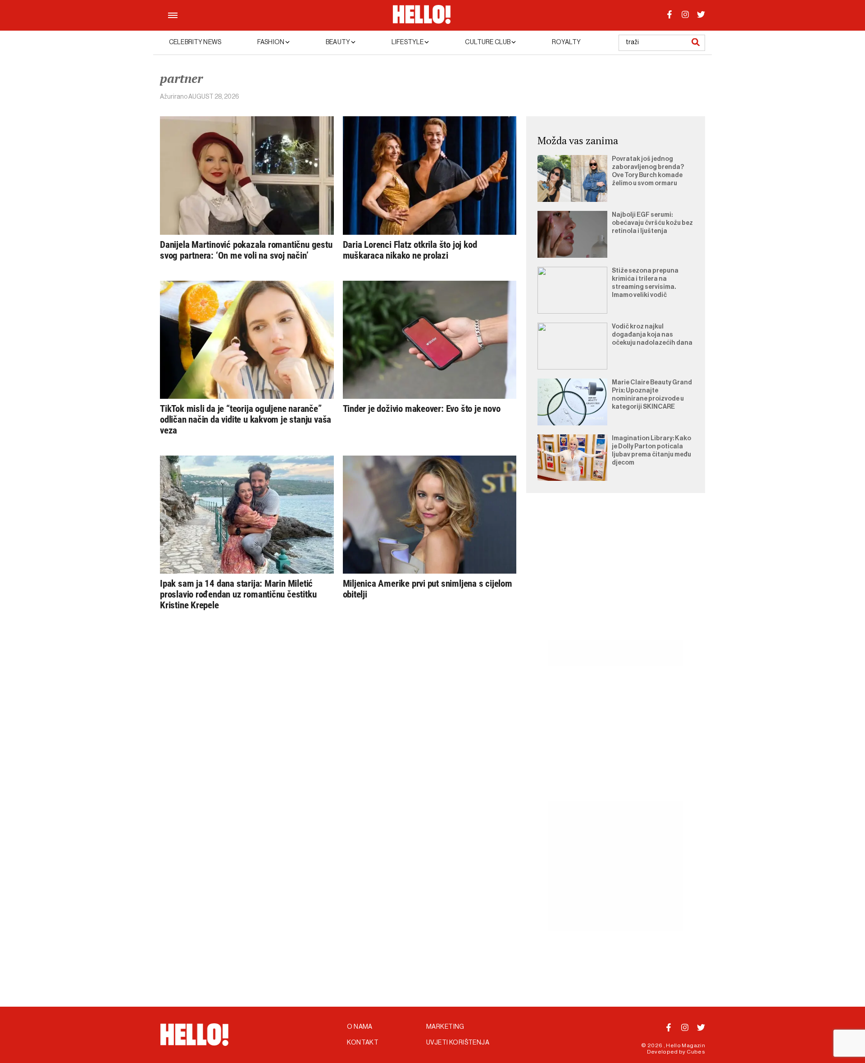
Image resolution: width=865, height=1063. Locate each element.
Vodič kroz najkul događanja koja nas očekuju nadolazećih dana (652, 335)
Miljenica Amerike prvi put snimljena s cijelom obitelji (427, 589)
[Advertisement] (615, 577)
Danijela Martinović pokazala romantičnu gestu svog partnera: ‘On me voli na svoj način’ (246, 250)
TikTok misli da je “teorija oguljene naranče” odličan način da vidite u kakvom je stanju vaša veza (245, 419)
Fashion (271, 42)
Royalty (566, 42)
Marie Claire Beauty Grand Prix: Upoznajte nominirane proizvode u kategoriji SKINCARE (652, 394)
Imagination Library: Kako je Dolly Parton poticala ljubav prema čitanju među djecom (651, 450)
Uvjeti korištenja (457, 1043)
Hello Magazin (685, 1045)
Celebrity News (195, 42)
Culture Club (488, 42)
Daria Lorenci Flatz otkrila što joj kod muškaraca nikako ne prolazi (410, 250)
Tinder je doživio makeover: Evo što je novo (422, 408)
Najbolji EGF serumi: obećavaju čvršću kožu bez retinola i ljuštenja (652, 223)
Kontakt (362, 1043)
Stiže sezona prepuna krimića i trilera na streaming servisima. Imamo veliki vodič (645, 283)
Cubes (696, 1051)
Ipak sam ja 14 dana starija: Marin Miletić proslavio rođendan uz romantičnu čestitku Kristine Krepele (238, 594)
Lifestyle (408, 42)
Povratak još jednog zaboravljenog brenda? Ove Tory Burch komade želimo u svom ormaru (648, 171)
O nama (360, 1027)
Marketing (445, 1027)
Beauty (338, 42)
